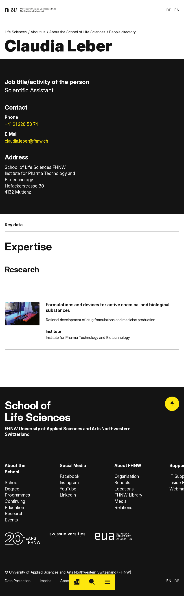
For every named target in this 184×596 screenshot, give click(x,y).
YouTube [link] (68, 489)
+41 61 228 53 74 (21, 124)
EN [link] (176, 10)
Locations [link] (124, 489)
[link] (30, 10)
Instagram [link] (69, 482)
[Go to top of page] (172, 404)
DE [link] (168, 10)
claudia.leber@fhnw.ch (26, 141)
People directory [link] (122, 32)
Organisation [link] (126, 476)
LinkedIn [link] (68, 495)
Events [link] (11, 520)
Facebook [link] (69, 476)
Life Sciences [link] (16, 32)
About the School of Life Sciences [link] (77, 32)
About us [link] (38, 32)
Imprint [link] (45, 580)
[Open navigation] (107, 582)
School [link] (11, 482)
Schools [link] (122, 482)
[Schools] (76, 582)
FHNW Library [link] (128, 495)
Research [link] (14, 513)
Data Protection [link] (18, 580)
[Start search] (92, 582)
